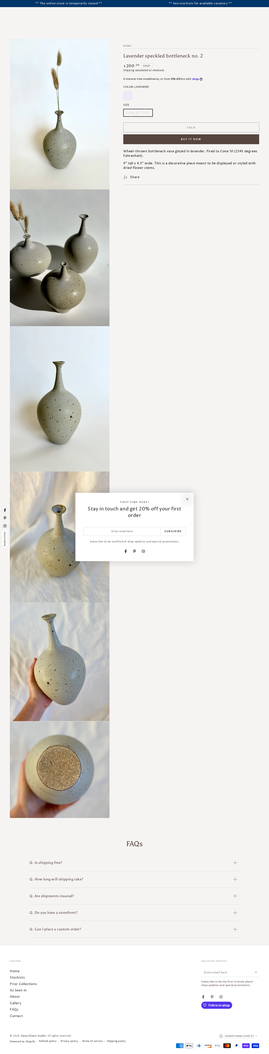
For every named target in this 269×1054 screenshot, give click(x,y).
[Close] (187, 499)
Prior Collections (23, 984)
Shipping (128, 70)
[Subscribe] (257, 972)
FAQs (14, 1009)
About (15, 997)
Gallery (15, 1003)
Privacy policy (69, 1041)
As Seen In (18, 990)
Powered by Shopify (22, 1041)
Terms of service (92, 1041)
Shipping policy (116, 1041)
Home (127, 46)
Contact (16, 1016)
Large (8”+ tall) (138, 114)
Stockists (17, 977)
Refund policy (48, 1041)
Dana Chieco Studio (33, 1036)
